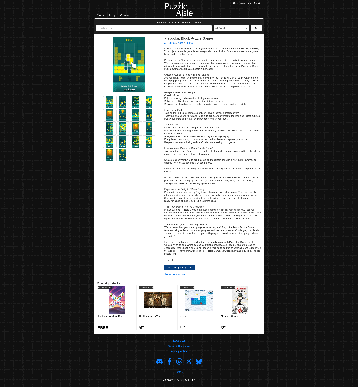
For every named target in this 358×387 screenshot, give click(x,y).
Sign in (257, 3)
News (101, 15)
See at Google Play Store (179, 267)
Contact (179, 372)
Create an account (242, 3)
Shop (112, 15)
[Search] (256, 28)
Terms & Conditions (179, 346)
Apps (180, 43)
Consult (125, 15)
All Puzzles (170, 43)
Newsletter (179, 340)
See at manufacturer (175, 274)
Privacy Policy (179, 351)
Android (190, 43)
